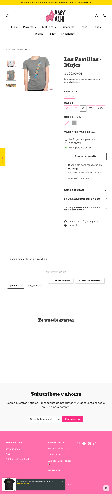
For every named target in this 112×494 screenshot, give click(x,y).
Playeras (28, 27)
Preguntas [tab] (33, 285)
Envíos (8, 454)
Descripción (74, 190)
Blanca (67, 123)
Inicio (14, 27)
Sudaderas (68, 27)
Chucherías (68, 33)
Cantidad (72, 92)
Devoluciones (12, 449)
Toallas (39, 33)
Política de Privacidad (17, 459)
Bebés (83, 27)
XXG (100, 108)
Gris (74, 123)
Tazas (52, 33)
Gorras (97, 27)
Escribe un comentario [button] (91, 280)
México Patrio (23, 483)
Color (72, 117)
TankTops (48, 27)
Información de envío (82, 198)
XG (91, 108)
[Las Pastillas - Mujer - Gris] (10, 362)
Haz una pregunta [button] (62, 280)
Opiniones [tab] (14, 285)
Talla (69, 103)
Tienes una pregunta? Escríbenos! (82, 208)
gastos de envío (76, 79)
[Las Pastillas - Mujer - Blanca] (7, 362)
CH (68, 108)
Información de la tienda (79, 178)
